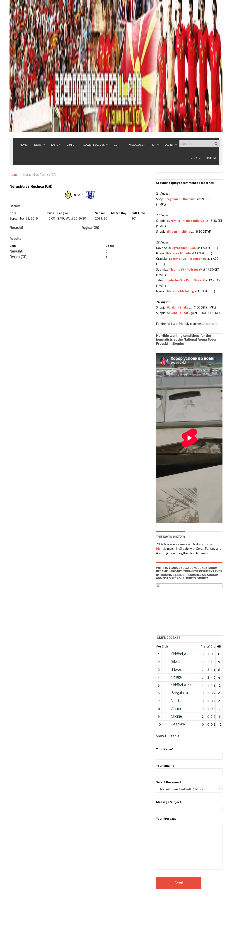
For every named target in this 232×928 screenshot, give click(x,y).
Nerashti (16, 251)
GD (219, 646)
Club (165, 646)
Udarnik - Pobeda (178, 253)
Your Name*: (165, 749)
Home (14, 174)
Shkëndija (178, 654)
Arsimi (176, 708)
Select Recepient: (169, 782)
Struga (176, 677)
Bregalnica (179, 693)
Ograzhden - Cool (184, 247)
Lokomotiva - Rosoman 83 (188, 258)
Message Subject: (169, 801)
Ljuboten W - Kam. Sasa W (186, 280)
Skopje (176, 716)
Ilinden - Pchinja (178, 231)
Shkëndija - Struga (180, 312)
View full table (167, 736)
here (214, 323)
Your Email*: (165, 765)
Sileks (176, 661)
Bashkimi (178, 724)
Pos (159, 646)
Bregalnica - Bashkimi (180, 198)
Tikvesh (177, 669)
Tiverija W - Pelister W (185, 269)
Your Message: (166, 818)
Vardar (176, 701)
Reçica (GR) (18, 257)
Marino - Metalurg (180, 291)
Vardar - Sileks (177, 307)
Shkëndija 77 (181, 685)
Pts (203, 646)
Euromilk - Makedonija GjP (186, 220)
